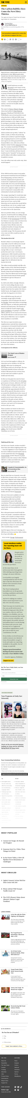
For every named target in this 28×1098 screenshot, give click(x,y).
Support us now (8, 660)
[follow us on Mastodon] (10, 39)
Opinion (4, 5)
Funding (3, 1069)
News (15, 1061)
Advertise (3, 1072)
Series (16, 1074)
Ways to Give (4, 1080)
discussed (11, 87)
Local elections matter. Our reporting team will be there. (13, 545)
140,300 (3, 365)
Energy (12, 537)
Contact (3, 1067)
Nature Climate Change (16, 109)
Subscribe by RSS (6, 1092)
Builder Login (5, 1090)
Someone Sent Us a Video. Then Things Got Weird (14, 850)
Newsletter (4, 1063)
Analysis (16, 1063)
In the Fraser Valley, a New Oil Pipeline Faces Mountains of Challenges (13, 860)
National (16, 1067)
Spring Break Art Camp (8, 748)
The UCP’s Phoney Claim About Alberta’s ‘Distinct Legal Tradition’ (14, 899)
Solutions (16, 1069)
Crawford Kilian (9, 23)
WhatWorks (17, 1076)
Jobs (2, 1074)
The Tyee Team (5, 1065)
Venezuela (18, 491)
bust (25, 273)
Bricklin (5, 302)
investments (15, 219)
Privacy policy (3, 681)
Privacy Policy (5, 1076)
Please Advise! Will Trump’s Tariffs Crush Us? (12, 890)
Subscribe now (14, 679)
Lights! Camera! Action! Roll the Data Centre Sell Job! (14, 881)
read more (11, 357)
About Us (3, 1061)
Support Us (4, 1083)
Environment (19, 537)
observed (18, 145)
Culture (16, 1065)
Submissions (4, 1078)
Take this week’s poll (14, 1046)
